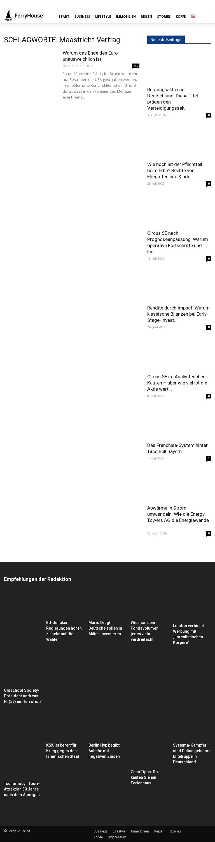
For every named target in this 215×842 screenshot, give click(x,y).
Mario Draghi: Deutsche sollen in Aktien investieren (105, 628)
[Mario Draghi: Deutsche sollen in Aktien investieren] (107, 605)
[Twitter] (26, 4)
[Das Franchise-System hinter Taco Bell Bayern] (179, 423)
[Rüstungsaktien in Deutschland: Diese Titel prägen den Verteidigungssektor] (179, 67)
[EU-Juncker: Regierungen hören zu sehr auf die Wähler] (65, 605)
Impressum (117, 837)
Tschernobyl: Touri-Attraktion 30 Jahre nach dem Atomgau (22, 789)
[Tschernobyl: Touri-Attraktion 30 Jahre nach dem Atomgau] (23, 746)
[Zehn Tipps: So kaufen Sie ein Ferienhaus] (150, 740)
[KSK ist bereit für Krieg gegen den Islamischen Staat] (65, 727)
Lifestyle (103, 16)
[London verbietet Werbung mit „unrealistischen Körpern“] (192, 606)
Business (82, 16)
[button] (204, 16)
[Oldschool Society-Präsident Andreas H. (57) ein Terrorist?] (23, 639)
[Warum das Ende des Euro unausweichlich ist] (30, 68)
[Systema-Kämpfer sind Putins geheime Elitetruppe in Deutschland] (192, 727)
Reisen (146, 16)
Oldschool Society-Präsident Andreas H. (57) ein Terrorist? (23, 696)
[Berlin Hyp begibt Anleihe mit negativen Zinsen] (107, 727)
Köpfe (181, 16)
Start (64, 16)
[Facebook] (8, 4)
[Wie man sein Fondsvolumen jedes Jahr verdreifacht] (150, 605)
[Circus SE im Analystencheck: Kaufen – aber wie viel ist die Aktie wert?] (179, 354)
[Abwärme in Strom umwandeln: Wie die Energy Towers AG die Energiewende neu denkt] (179, 485)
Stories (164, 16)
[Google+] (17, 4)
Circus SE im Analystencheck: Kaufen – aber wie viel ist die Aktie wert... (178, 383)
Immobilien (126, 16)
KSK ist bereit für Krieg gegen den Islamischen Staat (62, 751)
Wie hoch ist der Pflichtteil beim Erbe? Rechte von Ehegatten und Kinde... (174, 170)
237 (135, 66)
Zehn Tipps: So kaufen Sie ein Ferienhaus (144, 777)
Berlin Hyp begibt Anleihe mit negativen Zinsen (104, 751)
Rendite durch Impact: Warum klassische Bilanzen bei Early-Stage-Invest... (178, 314)
